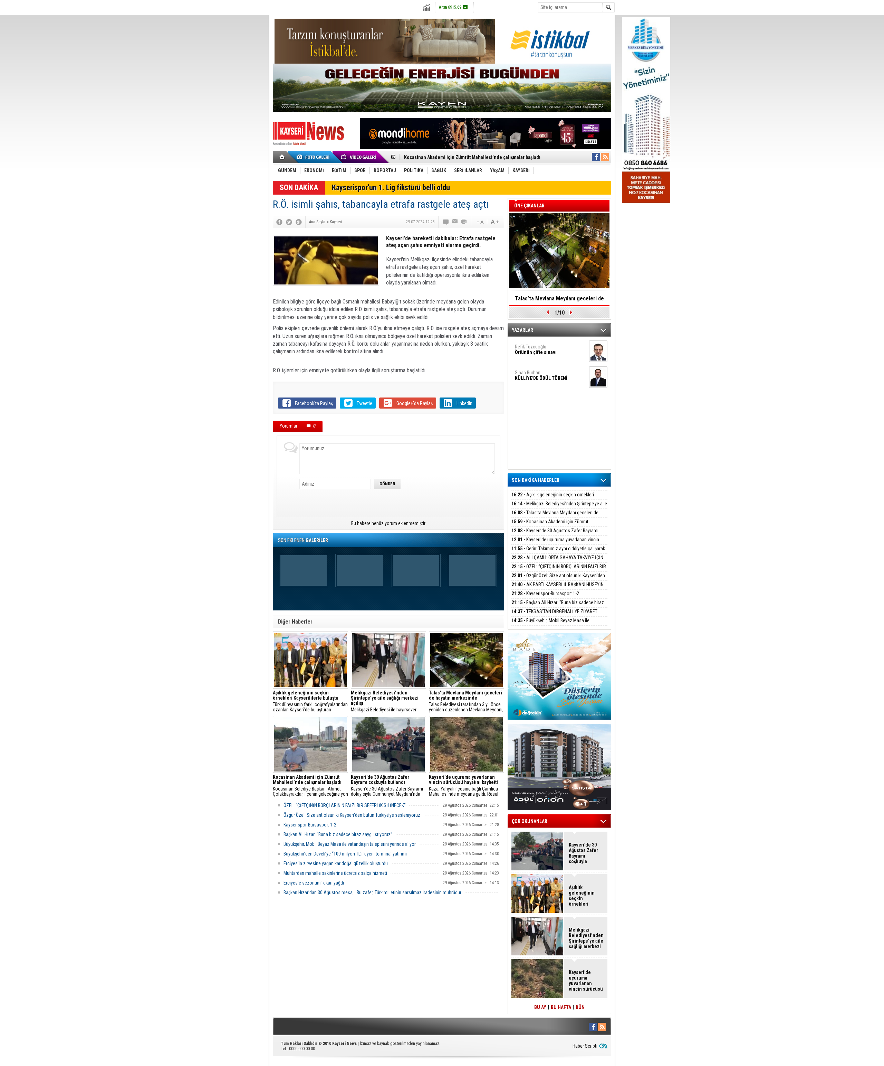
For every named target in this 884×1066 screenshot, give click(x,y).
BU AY (540, 1007)
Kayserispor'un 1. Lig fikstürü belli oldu (391, 187)
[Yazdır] (464, 222)
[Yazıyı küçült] (479, 222)
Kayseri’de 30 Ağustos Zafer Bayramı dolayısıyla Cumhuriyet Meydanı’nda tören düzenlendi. (387, 786)
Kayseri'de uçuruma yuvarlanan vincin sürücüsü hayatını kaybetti (555, 543)
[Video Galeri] (359, 157)
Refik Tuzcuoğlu (536, 349)
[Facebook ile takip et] (596, 157)
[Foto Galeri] (314, 157)
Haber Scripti (585, 1046)
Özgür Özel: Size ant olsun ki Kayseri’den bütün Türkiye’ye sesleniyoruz (352, 815)
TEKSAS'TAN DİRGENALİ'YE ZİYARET (554, 611)
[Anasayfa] (282, 157)
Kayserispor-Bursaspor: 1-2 (310, 824)
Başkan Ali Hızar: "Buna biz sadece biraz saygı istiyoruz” (338, 834)
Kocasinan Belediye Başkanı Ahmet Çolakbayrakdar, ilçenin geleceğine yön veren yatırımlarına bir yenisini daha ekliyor (310, 786)
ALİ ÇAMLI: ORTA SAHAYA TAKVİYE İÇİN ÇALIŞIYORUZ (557, 561)
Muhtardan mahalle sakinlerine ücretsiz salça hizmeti (335, 873)
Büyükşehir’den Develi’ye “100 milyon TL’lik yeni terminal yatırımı (345, 854)
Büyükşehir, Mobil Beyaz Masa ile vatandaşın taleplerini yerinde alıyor (350, 844)
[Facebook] (279, 222)
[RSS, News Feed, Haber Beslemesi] (605, 157)
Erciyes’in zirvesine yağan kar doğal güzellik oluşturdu (336, 863)
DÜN (580, 1007)
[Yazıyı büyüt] (495, 222)
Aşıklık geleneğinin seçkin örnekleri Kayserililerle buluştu (552, 498)
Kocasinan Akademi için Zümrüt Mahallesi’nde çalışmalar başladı (549, 525)
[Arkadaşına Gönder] (455, 222)
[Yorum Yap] (446, 222)
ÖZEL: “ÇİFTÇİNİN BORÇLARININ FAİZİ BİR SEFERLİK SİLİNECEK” (345, 805)
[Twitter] (289, 222)
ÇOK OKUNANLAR (529, 821)
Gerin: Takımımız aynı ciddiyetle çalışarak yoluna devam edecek (558, 552)
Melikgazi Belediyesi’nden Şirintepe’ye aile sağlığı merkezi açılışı (559, 507)
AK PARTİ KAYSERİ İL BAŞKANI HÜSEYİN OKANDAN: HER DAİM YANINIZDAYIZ (557, 588)
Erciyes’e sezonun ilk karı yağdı (314, 883)
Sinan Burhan (541, 375)
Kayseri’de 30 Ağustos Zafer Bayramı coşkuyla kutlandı (461, 157)
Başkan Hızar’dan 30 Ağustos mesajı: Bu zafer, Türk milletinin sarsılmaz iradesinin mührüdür (372, 892)
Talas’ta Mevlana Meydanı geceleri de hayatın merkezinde (554, 516)
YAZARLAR (522, 330)
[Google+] (299, 222)
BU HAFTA (561, 1007)
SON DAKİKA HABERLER (535, 480)
